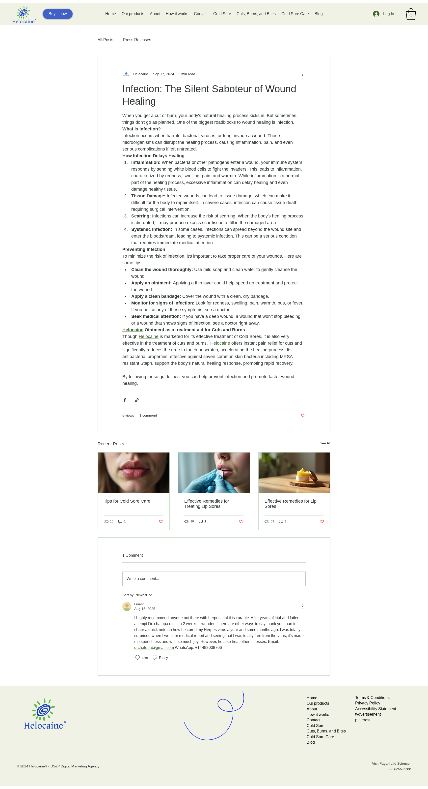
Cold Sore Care (320, 737)
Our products (318, 703)
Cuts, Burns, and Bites (326, 731)
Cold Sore (315, 726)
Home (312, 698)
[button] (411, 14)
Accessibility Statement (375, 709)
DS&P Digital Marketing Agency (75, 766)
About (312, 709)
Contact (313, 720)
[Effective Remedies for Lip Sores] (294, 473)
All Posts (105, 40)
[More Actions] (303, 606)
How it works (318, 714)
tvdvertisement (368, 714)
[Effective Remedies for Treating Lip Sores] (214, 473)
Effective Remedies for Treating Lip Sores (206, 504)
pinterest (362, 720)
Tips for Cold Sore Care (127, 501)
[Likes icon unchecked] (137, 658)
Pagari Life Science (394, 763)
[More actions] (303, 74)
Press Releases (137, 40)
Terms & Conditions (372, 698)
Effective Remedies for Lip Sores (291, 504)
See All (325, 443)
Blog (311, 742)
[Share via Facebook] (124, 400)
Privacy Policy (367, 703)
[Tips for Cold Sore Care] (133, 473)
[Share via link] (136, 400)
